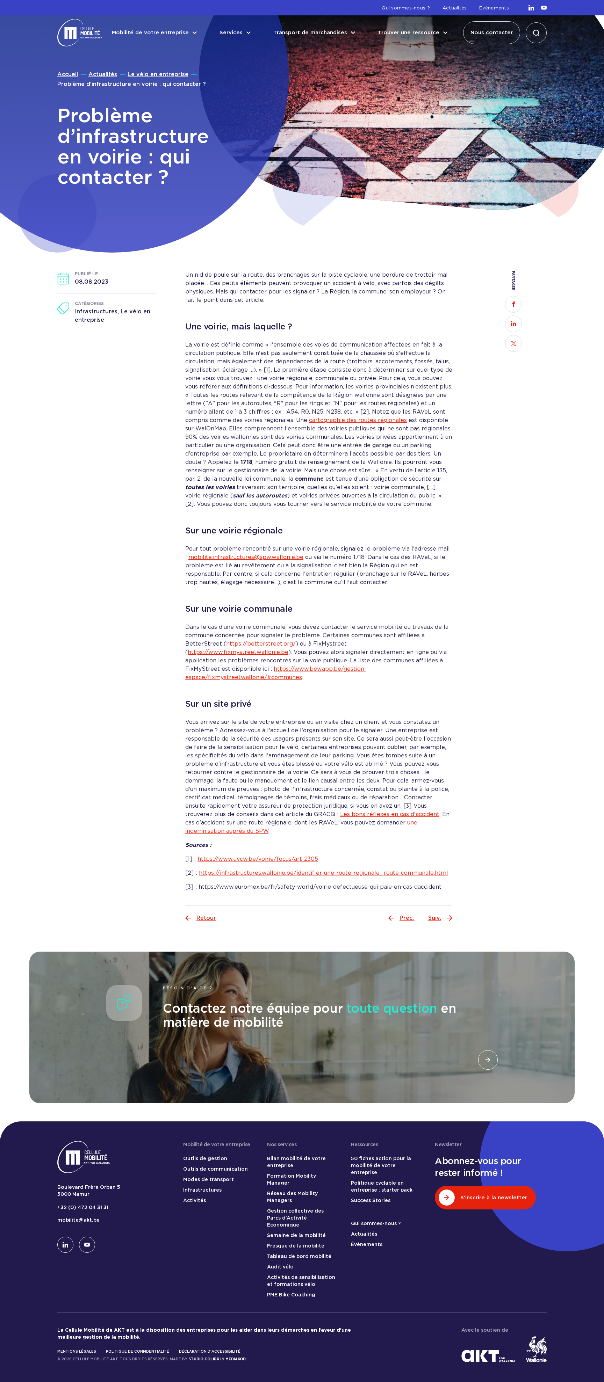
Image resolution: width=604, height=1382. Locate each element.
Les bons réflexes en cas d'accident (389, 814)
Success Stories (370, 1200)
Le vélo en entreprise (158, 74)
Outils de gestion (205, 1158)
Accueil (67, 74)
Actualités (455, 7)
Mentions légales (76, 1351)
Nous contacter (491, 32)
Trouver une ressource (408, 32)
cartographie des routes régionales (358, 420)
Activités (194, 1200)
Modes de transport (208, 1179)
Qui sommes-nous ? (406, 7)
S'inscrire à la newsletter (493, 1197)
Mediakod (235, 1359)
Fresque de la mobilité (295, 1246)
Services (231, 32)
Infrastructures (202, 1190)
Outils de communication (215, 1169)
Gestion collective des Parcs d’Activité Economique (295, 1218)
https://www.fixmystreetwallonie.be (238, 652)
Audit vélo (280, 1267)
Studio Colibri (204, 1359)
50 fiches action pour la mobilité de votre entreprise (381, 1165)
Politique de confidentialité (137, 1351)
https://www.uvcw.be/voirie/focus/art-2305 (257, 859)
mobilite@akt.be (78, 1220)
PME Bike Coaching (291, 1294)
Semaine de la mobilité (296, 1235)
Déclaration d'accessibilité (209, 1351)
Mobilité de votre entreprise (150, 32)
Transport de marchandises (310, 32)
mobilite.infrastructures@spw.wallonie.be (245, 557)
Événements (494, 7)
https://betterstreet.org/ (261, 643)
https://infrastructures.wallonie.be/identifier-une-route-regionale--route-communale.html (323, 873)
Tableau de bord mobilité (299, 1256)
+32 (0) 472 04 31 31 (82, 1207)
